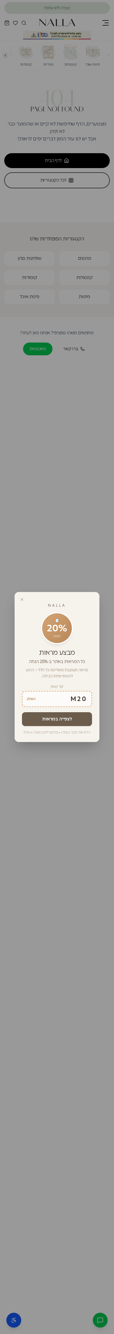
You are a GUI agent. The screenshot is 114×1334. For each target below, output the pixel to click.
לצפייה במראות (57, 719)
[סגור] (22, 599)
